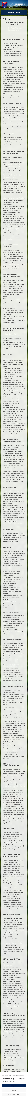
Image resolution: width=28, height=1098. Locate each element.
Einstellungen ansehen (14, 1094)
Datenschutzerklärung (17, 1078)
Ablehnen (14, 1090)
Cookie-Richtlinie (5, 1078)
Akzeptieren (14, 1085)
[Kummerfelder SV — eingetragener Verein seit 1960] (4, 5)
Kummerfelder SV (18, 4)
